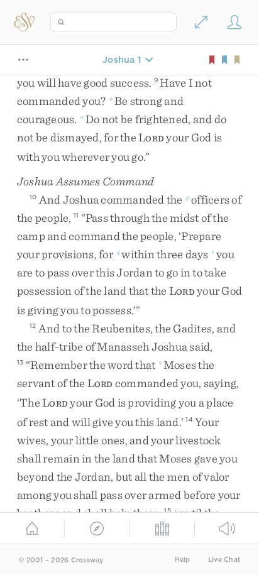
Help (182, 560)
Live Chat (224, 560)
